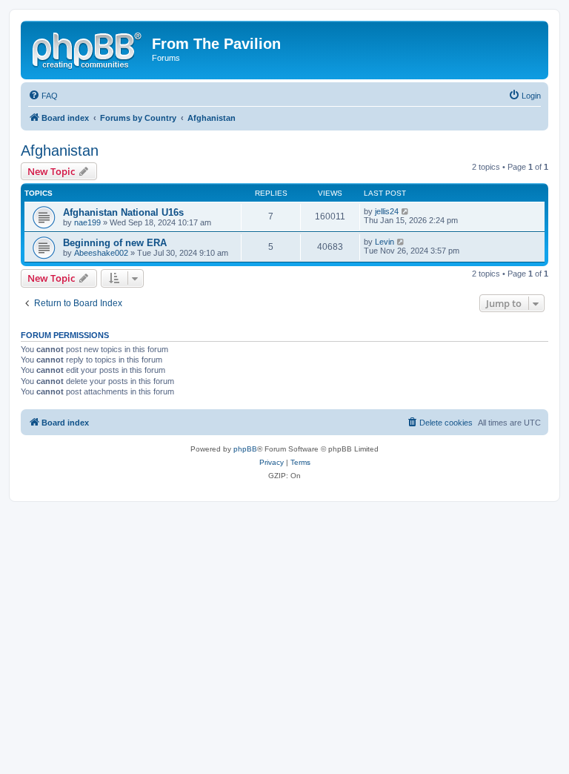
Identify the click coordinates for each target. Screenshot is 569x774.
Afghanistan (60, 150)
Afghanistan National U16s (123, 212)
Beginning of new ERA (115, 242)
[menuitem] (43, 96)
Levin (384, 241)
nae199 (87, 222)
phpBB (245, 449)
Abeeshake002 (101, 252)
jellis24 (387, 211)
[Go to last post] (405, 211)
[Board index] (88, 48)
